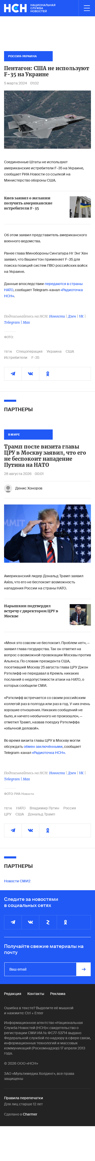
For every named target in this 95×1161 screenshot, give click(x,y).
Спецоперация (29, 351)
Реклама (57, 993)
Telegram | (13, 322)
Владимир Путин (44, 808)
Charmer (30, 1114)
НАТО (21, 808)
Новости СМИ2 (17, 881)
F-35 (35, 357)
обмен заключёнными (43, 746)
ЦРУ (7, 814)
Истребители (15, 357)
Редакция (12, 993)
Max (26, 322)
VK (81, 316)
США (70, 351)
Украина (54, 351)
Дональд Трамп (41, 814)
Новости (57, 316)
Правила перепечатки (23, 1098)
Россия (69, 808)
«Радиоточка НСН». (49, 752)
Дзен (72, 316)
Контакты (35, 993)
